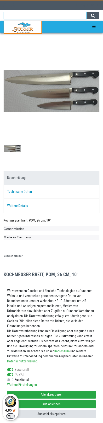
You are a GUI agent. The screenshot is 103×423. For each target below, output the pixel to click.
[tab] (51, 178)
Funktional (22, 380)
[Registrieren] (14, 5)
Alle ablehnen (51, 404)
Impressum (62, 351)
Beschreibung (16, 178)
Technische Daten (19, 192)
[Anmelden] (5, 5)
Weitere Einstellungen (22, 385)
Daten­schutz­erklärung (22, 361)
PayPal (19, 375)
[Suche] (93, 15)
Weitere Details (17, 206)
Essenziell (22, 370)
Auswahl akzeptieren (51, 414)
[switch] (10, 416)
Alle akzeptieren (52, 394)
